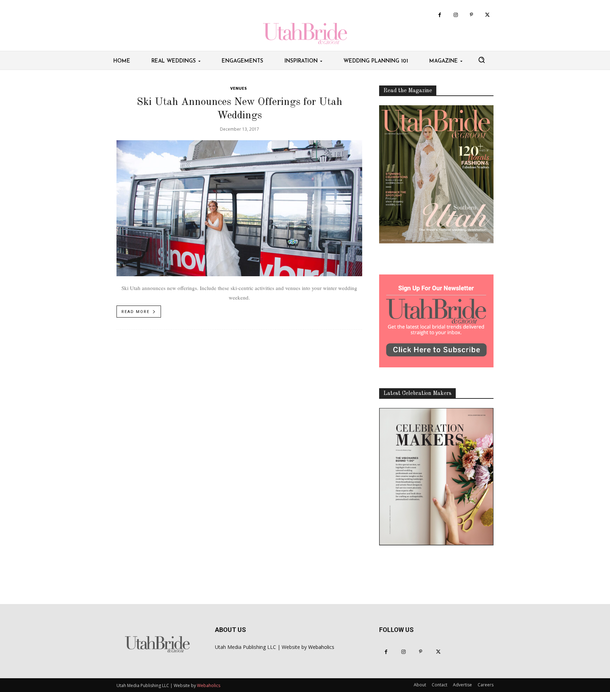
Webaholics (321, 647)
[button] (481, 59)
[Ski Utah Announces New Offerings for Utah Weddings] (239, 208)
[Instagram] (455, 15)
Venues (238, 88)
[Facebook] (439, 15)
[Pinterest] (471, 15)
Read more (135, 311)
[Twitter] (487, 15)
